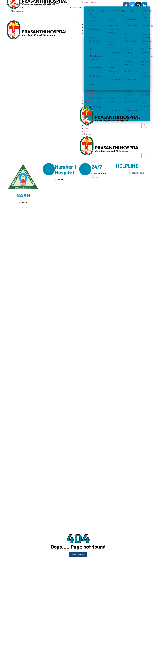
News (86, 131)
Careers (87, 97)
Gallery (87, 95)
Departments (90, 2)
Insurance (88, 92)
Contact (88, 134)
